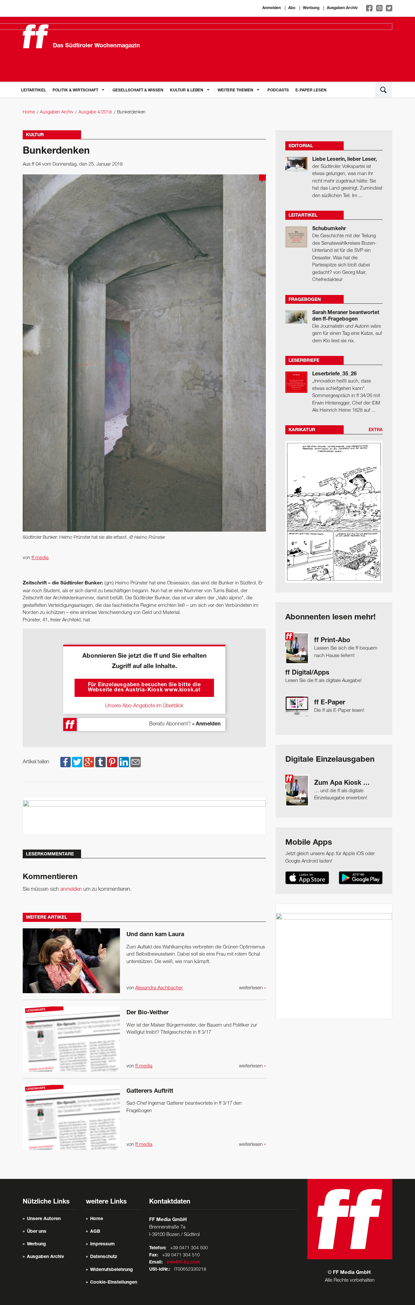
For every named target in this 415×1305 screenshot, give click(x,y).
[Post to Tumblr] (100, 762)
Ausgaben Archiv (342, 8)
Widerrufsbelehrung (111, 1270)
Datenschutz (103, 1257)
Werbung (311, 8)
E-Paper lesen (310, 90)
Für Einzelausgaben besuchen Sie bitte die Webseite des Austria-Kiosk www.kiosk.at (144, 688)
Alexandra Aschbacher (159, 988)
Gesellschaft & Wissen (138, 90)
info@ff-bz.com (183, 1262)
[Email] (135, 762)
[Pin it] (112, 762)
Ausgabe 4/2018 (95, 112)
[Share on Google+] (89, 762)
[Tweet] (77, 762)
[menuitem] (33, 89)
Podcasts (278, 90)
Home (29, 112)
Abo (291, 8)
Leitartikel (33, 90)
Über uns (36, 1231)
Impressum (102, 1244)
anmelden (71, 889)
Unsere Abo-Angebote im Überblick (144, 706)
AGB (95, 1231)
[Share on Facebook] (65, 762)
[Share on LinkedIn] (124, 762)
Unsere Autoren (44, 1219)
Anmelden (271, 8)
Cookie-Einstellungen (113, 1282)
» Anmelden (206, 724)
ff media (40, 558)
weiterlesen (252, 988)
